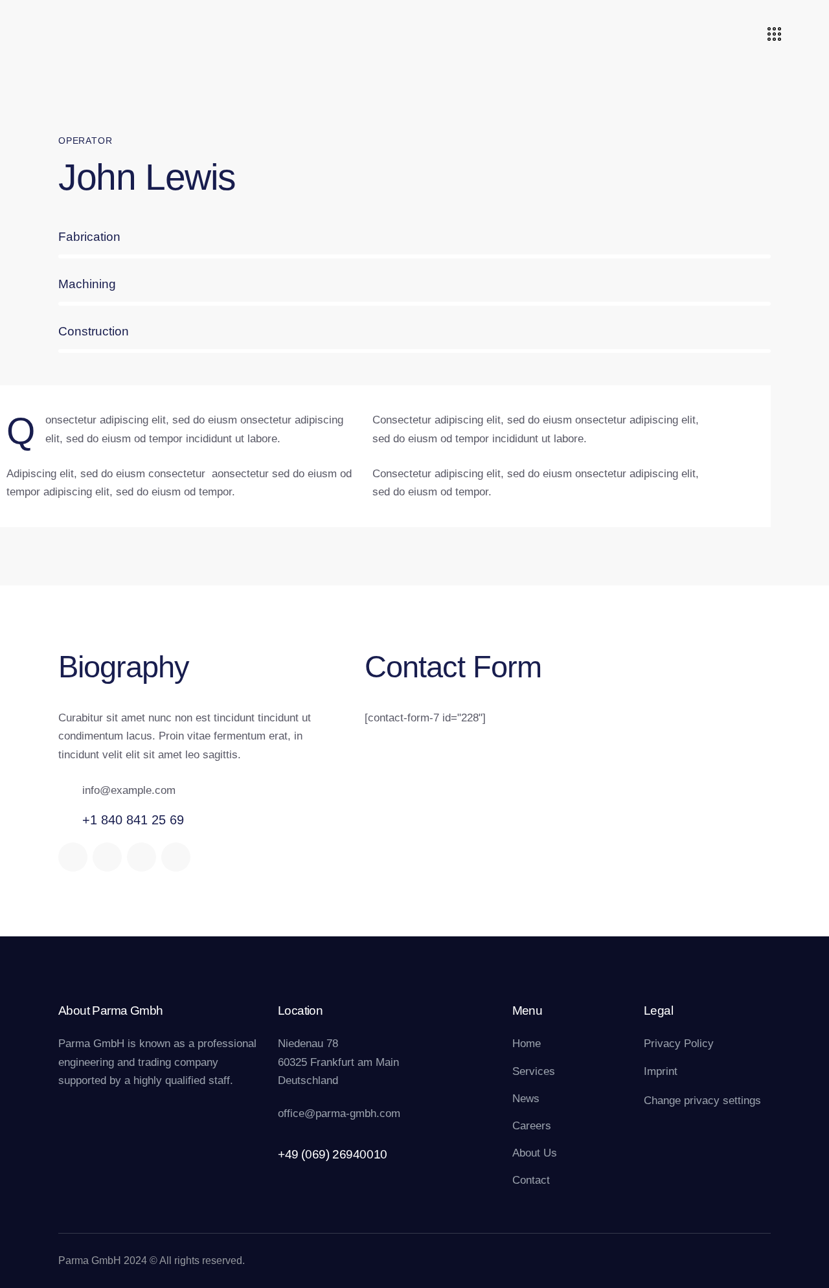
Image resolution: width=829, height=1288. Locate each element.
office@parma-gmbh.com (339, 1113)
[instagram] (175, 857)
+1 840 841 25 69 (133, 820)
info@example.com (129, 790)
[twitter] (107, 857)
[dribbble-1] (141, 857)
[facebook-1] (72, 857)
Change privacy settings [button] (702, 1100)
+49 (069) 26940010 (332, 1154)
